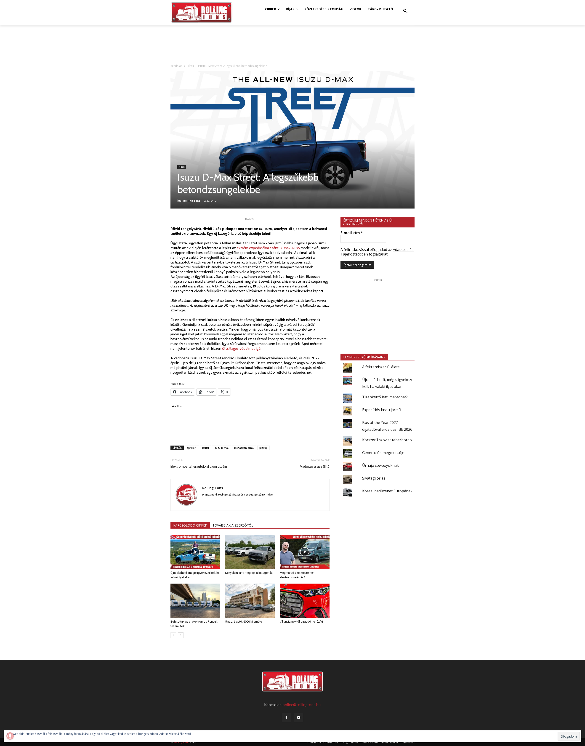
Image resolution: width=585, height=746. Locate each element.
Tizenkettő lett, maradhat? (385, 396)
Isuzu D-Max (221, 447)
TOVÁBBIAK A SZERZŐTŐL (233, 525)
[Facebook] (286, 717)
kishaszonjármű (244, 447)
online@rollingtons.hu (301, 704)
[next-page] (180, 635)
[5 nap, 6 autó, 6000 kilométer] (250, 601)
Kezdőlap (176, 66)
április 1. (192, 447)
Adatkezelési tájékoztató (175, 734)
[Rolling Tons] (201, 12)
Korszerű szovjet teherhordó (387, 439)
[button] (405, 11)
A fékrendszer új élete (381, 366)
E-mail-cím (351, 232)
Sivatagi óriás (373, 478)
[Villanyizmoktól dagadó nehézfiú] (305, 601)
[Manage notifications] (10, 736)
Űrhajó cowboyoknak (380, 465)
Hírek (190, 66)
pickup (263, 447)
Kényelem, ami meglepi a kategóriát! (249, 572)
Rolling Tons (191, 200)
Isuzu (205, 447)
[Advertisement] (250, 430)
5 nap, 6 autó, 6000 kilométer (244, 621)
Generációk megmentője (383, 452)
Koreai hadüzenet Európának (387, 490)
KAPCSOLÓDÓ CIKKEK (190, 525)
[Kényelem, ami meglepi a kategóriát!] (250, 552)
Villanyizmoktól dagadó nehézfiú (301, 621)
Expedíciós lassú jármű (381, 409)
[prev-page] (173, 635)
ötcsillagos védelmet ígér (242, 348)
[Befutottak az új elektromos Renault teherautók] (195, 601)
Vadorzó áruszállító (315, 466)
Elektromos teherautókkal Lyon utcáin (198, 466)
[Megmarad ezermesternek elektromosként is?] (305, 552)
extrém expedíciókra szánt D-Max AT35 (268, 248)
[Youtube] (298, 717)
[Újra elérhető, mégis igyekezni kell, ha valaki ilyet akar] (195, 552)
